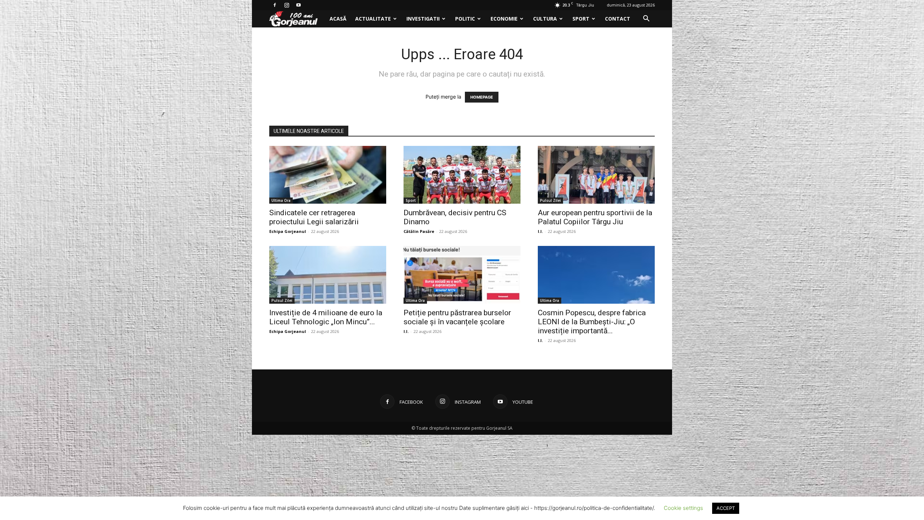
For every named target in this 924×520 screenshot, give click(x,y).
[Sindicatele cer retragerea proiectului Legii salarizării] (327, 175)
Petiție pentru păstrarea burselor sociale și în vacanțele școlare (457, 317)
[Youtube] (298, 5)
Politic (465, 18)
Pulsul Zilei (550, 200)
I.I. (540, 231)
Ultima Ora (281, 200)
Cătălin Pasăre (419, 231)
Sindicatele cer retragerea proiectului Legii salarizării (314, 217)
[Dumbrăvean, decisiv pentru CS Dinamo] (462, 175)
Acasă (338, 18)
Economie (504, 18)
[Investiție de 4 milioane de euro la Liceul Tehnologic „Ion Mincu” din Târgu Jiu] (327, 275)
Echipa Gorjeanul (287, 231)
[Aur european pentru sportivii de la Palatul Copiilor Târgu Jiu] (596, 175)
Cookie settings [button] (683, 507)
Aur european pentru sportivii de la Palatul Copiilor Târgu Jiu (595, 217)
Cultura (545, 18)
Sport (580, 18)
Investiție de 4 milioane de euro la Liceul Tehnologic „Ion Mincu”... (325, 317)
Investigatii (423, 18)
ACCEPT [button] (725, 508)
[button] (646, 19)
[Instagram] (286, 5)
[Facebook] (274, 5)
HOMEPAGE (481, 97)
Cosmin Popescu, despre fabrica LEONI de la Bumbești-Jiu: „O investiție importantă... (592, 321)
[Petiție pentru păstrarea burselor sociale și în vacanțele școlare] (462, 275)
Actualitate (373, 18)
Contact (617, 18)
